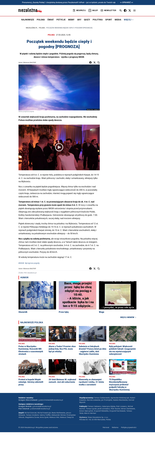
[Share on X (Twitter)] (94, 62)
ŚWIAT (50, 19)
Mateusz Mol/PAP (29, 62)
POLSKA (41, 19)
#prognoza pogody (32, 263)
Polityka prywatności (129, 427)
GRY (79, 19)
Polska (42, 28)
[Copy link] (98, 62)
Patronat (106, 427)
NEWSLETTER (110, 10)
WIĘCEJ (127, 19)
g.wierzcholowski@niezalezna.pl (50, 400)
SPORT (108, 19)
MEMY (71, 19)
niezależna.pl (32, 28)
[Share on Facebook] (90, 62)
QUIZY (87, 19)
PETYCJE (61, 19)
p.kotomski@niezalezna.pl (40, 408)
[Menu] (134, 10)
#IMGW (21, 263)
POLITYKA (98, 19)
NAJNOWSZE (27, 19)
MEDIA (118, 19)
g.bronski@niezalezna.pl (41, 406)
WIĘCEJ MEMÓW (127, 317)
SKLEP (95, 10)
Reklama (115, 427)
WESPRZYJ (81, 10)
